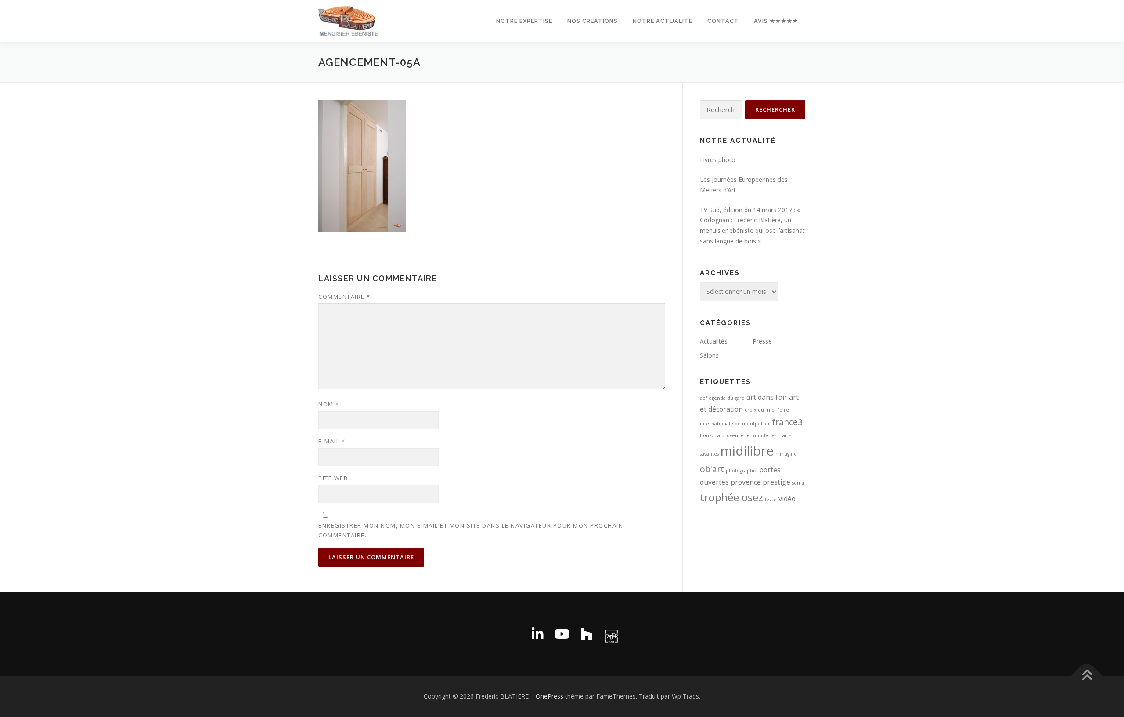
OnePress (549, 696)
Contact (723, 21)
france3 (787, 422)
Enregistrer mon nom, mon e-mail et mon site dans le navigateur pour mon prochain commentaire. (470, 530)
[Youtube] (562, 634)
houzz (707, 435)
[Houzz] (586, 634)
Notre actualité (662, 21)
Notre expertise (524, 21)
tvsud (771, 499)
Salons (709, 355)
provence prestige (760, 482)
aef (703, 398)
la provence (730, 435)
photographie (741, 470)
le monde (757, 435)
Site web (333, 478)
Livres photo (717, 160)
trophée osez (731, 497)
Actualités (714, 341)
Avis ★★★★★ (776, 21)
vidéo (787, 498)
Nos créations (592, 21)
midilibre (747, 451)
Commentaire (344, 297)
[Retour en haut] (1086, 676)
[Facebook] (512, 634)
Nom (328, 404)
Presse (762, 341)
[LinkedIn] (537, 634)
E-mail (331, 441)
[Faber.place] (611, 634)
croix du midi (760, 410)
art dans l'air (766, 397)
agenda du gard (727, 398)
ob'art (712, 469)
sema (798, 483)
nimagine (786, 454)
